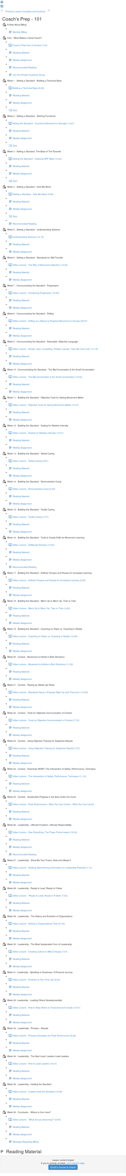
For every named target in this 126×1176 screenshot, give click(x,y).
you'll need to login (75, 1163)
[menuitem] (2, 7)
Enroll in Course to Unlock (63, 1167)
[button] (2, 2)
